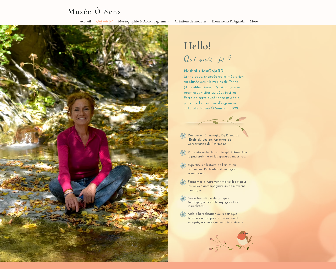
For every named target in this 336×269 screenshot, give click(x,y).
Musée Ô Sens (94, 11)
